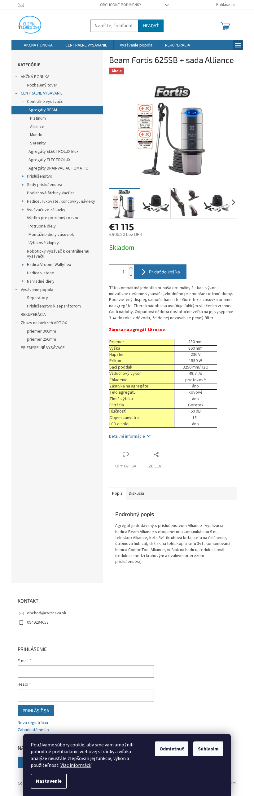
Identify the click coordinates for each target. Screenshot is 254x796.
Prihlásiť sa (36, 710)
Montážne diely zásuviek (51, 235)
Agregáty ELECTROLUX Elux (53, 151)
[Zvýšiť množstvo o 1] (131, 268)
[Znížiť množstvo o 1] (131, 275)
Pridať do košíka (164, 271)
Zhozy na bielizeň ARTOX (44, 323)
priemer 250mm (41, 339)
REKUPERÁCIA (33, 315)
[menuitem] (38, 45)
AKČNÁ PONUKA (35, 77)
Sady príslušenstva (44, 185)
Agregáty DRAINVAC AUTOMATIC (58, 168)
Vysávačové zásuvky (46, 210)
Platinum (38, 118)
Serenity (38, 143)
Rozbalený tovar (42, 85)
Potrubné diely (42, 226)
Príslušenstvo (39, 176)
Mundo (36, 135)
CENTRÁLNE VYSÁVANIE (42, 93)
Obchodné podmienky (120, 5)
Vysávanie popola (37, 290)
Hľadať (151, 25)
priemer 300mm (41, 331)
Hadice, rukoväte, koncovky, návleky (61, 201)
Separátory (37, 298)
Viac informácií (75, 765)
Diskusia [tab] (136, 493)
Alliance (37, 127)
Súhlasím (208, 748)
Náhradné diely (41, 281)
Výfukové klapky (43, 243)
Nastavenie (49, 781)
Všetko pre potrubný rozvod (53, 218)
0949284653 (38, 622)
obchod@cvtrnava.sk (46, 613)
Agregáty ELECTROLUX (49, 160)
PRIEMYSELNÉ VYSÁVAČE (43, 348)
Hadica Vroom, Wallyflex (49, 265)
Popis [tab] (117, 493)
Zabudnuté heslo (33, 730)
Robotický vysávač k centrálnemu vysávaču (58, 254)
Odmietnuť (172, 748)
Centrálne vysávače (45, 102)
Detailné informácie (127, 436)
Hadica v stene (40, 273)
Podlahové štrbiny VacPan (51, 193)
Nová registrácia (33, 723)
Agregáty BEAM (42, 110)
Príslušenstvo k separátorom (54, 306)
